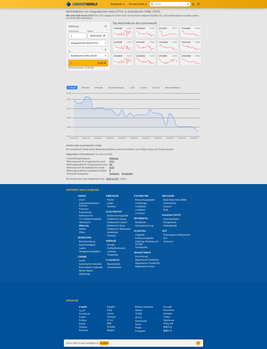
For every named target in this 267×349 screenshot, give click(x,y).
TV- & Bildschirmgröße (90, 219)
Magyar (110, 330)
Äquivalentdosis (171, 219)
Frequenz (83, 209)
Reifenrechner (86, 215)
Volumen (111, 206)
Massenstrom (113, 264)
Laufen (82, 248)
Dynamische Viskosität (90, 264)
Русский (167, 307)
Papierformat (85, 212)
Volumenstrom (114, 267)
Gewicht (167, 206)
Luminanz (140, 213)
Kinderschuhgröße (144, 238)
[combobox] (170, 4)
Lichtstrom (140, 210)
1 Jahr (132, 87)
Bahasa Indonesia (144, 307)
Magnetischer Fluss (144, 266)
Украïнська (168, 320)
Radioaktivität (170, 225)
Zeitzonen (114, 174)
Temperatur (127, 174)
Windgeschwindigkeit (89, 251)
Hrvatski (111, 327)
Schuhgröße (141, 247)
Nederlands (141, 321)
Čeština (83, 320)
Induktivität (112, 232)
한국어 (138, 317)
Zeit (165, 238)
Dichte (82, 260)
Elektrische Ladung (116, 219)
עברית (110, 320)
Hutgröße (139, 235)
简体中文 (167, 327)
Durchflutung (141, 256)
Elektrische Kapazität (117, 215)
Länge (110, 203)
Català (82, 317)
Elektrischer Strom (116, 225)
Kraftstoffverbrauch (116, 248)
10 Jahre (156, 87)
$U (110, 164)
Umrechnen (73, 31)
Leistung (111, 251)
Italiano (138, 310)
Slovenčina (168, 310)
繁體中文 (167, 331)
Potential (111, 235)
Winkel (82, 229)
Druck (82, 200)
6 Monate (99, 87)
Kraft (165, 210)
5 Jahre (143, 87)
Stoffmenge (84, 274)
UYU (111, 161)
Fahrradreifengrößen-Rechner (89, 204)
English (104, 343)
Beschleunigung (87, 241)
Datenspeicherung (144, 225)
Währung (113, 158)
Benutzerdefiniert (172, 87)
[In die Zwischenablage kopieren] (71, 63)
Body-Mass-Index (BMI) (174, 200)
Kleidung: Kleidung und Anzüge (146, 242)
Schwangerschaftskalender (176, 235)
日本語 (138, 313)
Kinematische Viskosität (91, 267)
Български (84, 313)
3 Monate (85, 87)
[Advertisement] (133, 79)
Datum (90, 31)
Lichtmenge (141, 203)
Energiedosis (169, 222)
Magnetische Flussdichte (147, 263)
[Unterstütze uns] (198, 4)
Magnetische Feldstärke (147, 260)
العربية (82, 310)
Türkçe (166, 317)
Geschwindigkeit (87, 245)
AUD (111, 167)
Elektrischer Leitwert (117, 222)
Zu (69, 51)
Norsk (138, 324)
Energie (111, 245)
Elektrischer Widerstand (119, 229)
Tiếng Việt (168, 323)
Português (140, 331)
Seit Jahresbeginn (116, 87)
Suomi (110, 313)
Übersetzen (84, 222)
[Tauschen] (105, 49)
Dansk (82, 323)
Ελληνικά (83, 330)
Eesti (109, 310)
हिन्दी (109, 323)
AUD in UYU (112, 179)
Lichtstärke (140, 206)
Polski (138, 328)
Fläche (110, 200)
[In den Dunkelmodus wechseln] (193, 4)
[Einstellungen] (105, 26)
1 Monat (72, 87)
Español (111, 307)
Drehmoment (169, 203)
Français (111, 317)
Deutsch (83, 327)
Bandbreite (140, 222)
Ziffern (82, 232)
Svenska (167, 313)
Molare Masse (86, 270)
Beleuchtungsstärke (145, 200)
